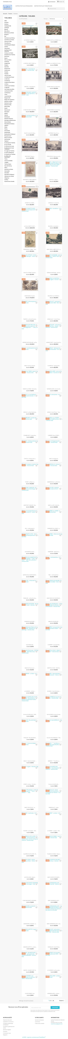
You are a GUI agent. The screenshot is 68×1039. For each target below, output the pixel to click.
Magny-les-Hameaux (9, 99)
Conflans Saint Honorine (7, 50)
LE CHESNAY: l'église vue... (30, 40)
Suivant (61, 1000)
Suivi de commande (39, 1020)
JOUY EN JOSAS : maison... (30, 877)
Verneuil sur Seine (8, 169)
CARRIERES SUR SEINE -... (30, 621)
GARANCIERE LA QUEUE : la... (30, 923)
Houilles (6, 73)
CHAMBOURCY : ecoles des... (30, 435)
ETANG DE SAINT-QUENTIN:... (30, 110)
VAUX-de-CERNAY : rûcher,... (30, 272)
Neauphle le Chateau (9, 123)
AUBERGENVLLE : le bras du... (54, 482)
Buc (5, 36)
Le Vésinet (6, 87)
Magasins (5, 1034)
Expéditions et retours (8, 1021)
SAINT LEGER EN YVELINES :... (53, 877)
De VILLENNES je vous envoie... (54, 714)
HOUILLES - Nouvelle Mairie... (30, 737)
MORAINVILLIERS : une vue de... (54, 389)
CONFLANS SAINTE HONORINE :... (30, 900)
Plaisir (5, 127)
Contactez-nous (7, 1)
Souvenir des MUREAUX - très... (54, 737)
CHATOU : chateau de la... (30, 458)
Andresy (6, 24)
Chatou (6, 46)
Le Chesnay (7, 80)
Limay (5, 94)
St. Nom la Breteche (9, 152)
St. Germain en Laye (9, 146)
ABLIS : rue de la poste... (30, 365)
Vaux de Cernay (8, 166)
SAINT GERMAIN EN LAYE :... (54, 900)
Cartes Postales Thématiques (43, 6)
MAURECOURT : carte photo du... (53, 342)
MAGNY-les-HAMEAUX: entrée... (54, 63)
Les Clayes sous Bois (9, 89)
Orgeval (6, 125)
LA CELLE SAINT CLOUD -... (30, 226)
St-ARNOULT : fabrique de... (54, 365)
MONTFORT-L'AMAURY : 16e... (30, 505)
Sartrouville (7, 139)
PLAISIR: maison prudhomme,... (54, 86)
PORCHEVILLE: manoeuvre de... (54, 156)
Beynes (6, 29)
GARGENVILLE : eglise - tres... (30, 249)
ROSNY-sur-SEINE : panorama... (30, 389)
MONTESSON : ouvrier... (30, 296)
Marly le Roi (7, 106)
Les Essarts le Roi (8, 91)
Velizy (5, 167)
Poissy (6, 129)
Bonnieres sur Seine (9, 32)
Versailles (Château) (9, 174)
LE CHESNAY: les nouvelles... (53, 970)
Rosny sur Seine (8, 137)
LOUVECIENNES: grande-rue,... (54, 110)
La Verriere (7, 79)
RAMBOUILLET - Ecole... (54, 807)
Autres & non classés (9, 181)
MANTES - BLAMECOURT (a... (30, 970)
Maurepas (6, 111)
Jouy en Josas (7, 75)
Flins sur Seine (7, 60)
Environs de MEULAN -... (54, 784)
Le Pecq (6, 84)
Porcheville (7, 130)
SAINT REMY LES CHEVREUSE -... (54, 598)
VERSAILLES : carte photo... (54, 947)
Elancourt (6, 56)
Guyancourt (7, 68)
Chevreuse (7, 48)
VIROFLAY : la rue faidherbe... (30, 412)
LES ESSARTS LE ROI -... (30, 551)
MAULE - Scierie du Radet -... (30, 761)
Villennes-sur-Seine (9, 176)
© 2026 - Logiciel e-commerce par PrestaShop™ (34, 1037)
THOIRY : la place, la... (30, 482)
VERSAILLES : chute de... (54, 202)
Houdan (6, 72)
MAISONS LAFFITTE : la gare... (30, 947)
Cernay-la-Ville (7, 41)
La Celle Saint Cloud (9, 77)
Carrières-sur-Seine (9, 39)
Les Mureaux (7, 92)
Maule (5, 108)
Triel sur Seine (7, 164)
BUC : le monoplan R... (30, 528)
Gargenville (7, 63)
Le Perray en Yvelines (9, 85)
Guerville (6, 66)
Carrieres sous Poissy (9, 38)
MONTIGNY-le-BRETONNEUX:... (30, 179)
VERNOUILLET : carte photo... (54, 319)
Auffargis (6, 27)
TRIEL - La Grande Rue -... (54, 575)
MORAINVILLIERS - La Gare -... (53, 993)
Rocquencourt (7, 136)
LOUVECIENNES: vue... (30, 993)
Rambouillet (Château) (9, 134)
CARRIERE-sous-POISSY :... (54, 435)
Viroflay (6, 179)
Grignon (6, 65)
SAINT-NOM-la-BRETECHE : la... (54, 249)
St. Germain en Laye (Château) (9, 148)
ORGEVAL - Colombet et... (30, 86)
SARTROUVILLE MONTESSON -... (30, 575)
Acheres (6, 22)
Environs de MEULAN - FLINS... (30, 714)
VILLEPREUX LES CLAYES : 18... (30, 854)
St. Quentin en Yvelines (9, 154)
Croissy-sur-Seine (8, 53)
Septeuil (6, 141)
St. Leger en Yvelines (9, 151)
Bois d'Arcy (7, 31)
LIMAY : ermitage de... (54, 458)
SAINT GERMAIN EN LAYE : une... (54, 923)
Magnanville (7, 98)
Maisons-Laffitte (8, 101)
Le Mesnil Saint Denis (9, 82)
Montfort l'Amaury (8, 118)
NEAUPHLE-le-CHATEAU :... (54, 296)
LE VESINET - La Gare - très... (53, 830)
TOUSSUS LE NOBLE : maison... (54, 854)
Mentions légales (7, 1029)
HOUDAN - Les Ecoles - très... (30, 830)
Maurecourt (7, 110)
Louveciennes (7, 96)
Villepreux (6, 178)
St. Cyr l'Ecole (7, 144)
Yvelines (8, 18)
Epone (5, 58)
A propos (5, 1031)
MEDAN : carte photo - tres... (54, 412)
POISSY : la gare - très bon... (30, 784)
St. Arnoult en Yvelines (9, 142)
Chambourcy (7, 43)
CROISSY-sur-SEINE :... (30, 202)
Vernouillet (7, 171)
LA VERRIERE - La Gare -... (30, 691)
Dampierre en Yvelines (9, 54)
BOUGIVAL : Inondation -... (54, 226)
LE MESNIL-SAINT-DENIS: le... (30, 63)
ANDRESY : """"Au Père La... (54, 761)
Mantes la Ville (7, 104)
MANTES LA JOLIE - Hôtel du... (54, 668)
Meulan (6, 115)
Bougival (6, 34)
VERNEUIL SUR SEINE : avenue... (54, 272)
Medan (6, 113)
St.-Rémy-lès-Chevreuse (7, 156)
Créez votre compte (39, 1023)
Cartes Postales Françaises (24, 6)
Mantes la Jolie (7, 103)
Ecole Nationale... (30, 644)
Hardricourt (7, 70)
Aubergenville (7, 26)
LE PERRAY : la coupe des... (54, 644)
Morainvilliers (7, 122)
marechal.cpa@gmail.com (56, 1024)
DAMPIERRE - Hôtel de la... (54, 551)
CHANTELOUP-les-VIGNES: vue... (53, 40)
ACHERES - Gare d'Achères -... (54, 691)
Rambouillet (7, 132)
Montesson (7, 117)
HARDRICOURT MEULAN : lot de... (30, 342)
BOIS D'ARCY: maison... (30, 156)
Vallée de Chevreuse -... (30, 668)
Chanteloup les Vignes (9, 45)
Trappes (6, 162)
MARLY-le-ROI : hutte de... (54, 505)
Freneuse (6, 61)
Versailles (6, 172)
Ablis (5, 20)
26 (53, 1000)
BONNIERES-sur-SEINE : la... (54, 528)
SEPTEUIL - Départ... (53, 179)
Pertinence (57, 19)
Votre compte (39, 1017)
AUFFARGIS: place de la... (54, 133)
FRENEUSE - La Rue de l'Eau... (30, 598)
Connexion (37, 1021)
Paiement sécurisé (7, 1020)
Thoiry (5, 159)
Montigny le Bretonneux (10, 120)
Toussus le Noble (8, 160)
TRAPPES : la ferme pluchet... (30, 319)
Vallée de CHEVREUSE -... (54, 621)
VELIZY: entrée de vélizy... (30, 133)
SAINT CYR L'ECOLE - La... (30, 807)
